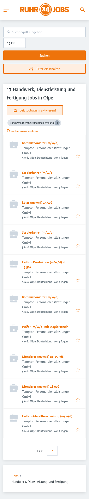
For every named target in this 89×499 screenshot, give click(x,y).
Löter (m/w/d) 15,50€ (37, 202)
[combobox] (44, 32)
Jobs (15, 476)
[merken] (78, 156)
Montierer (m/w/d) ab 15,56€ (43, 356)
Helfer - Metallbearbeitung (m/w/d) (47, 416)
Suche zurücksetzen (24, 131)
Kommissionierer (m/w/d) (40, 143)
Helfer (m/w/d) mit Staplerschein (45, 327)
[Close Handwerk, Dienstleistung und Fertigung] (57, 122)
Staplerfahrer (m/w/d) (38, 172)
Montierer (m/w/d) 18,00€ (40, 386)
